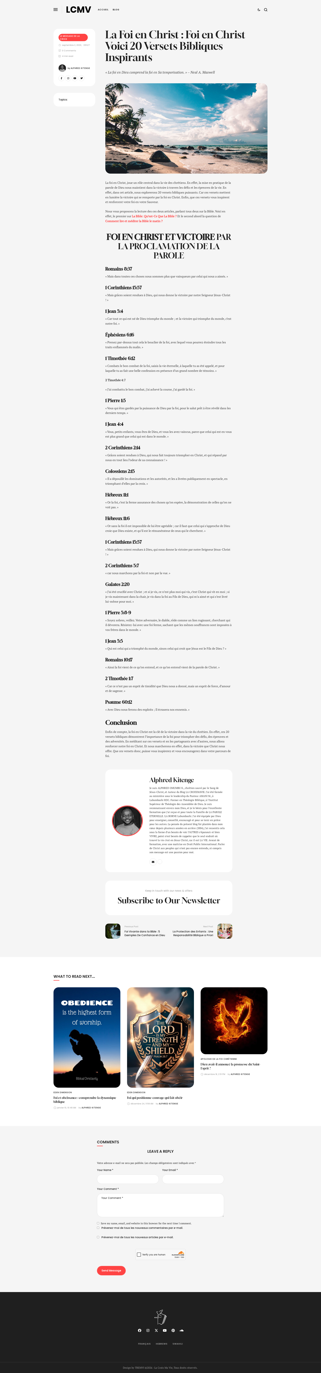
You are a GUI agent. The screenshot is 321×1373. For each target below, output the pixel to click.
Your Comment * (108, 1189)
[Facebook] (139, 1330)
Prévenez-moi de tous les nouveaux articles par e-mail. (137, 1237)
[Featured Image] (87, 1037)
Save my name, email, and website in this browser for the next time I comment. (146, 1223)
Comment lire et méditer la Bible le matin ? (134, 221)
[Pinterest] (173, 1330)
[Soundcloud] (181, 1330)
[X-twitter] (156, 1330)
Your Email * (170, 1170)
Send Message (111, 1270)
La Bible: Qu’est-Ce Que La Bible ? (154, 216)
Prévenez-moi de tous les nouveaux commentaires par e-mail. (142, 1228)
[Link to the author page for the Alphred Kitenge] (62, 68)
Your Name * (105, 1170)
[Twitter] (81, 78)
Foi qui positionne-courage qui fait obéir (155, 1098)
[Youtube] (75, 78)
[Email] (153, 862)
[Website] (159, 861)
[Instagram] (68, 78)
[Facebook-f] (61, 78)
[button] (56, 10)
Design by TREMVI (133, 1367)
